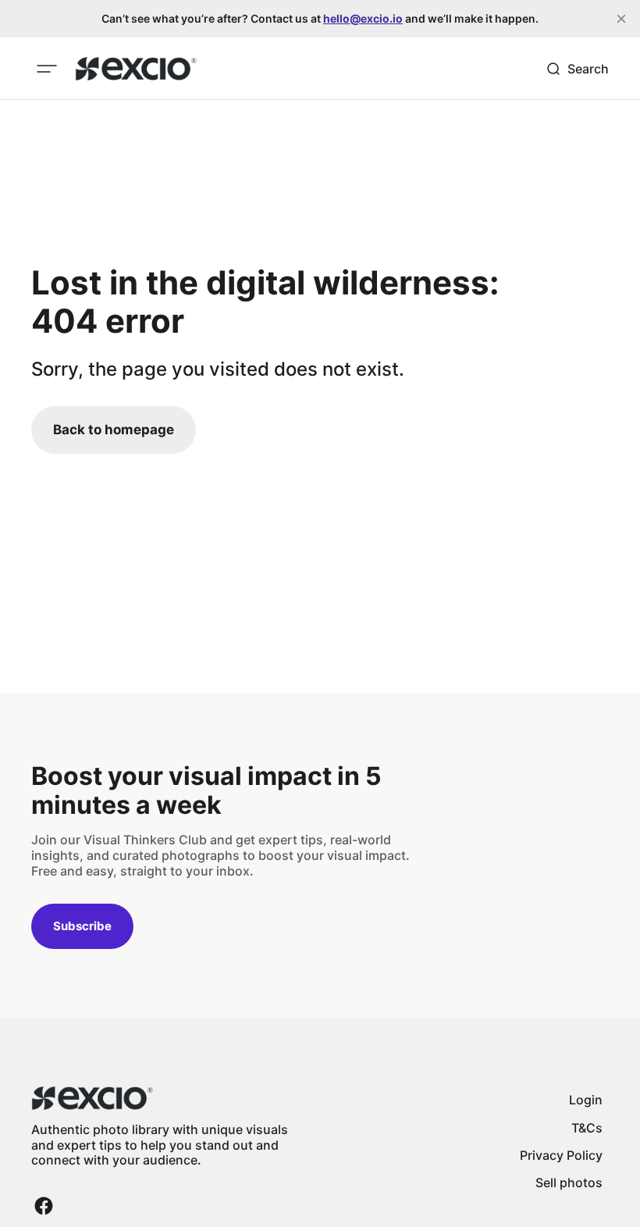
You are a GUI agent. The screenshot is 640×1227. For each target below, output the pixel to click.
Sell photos (569, 1182)
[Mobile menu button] (46, 68)
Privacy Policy (561, 1155)
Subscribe (82, 925)
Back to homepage (113, 429)
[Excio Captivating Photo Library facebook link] (43, 1206)
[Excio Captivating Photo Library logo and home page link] (136, 68)
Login (586, 1100)
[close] (621, 18)
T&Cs (587, 1128)
